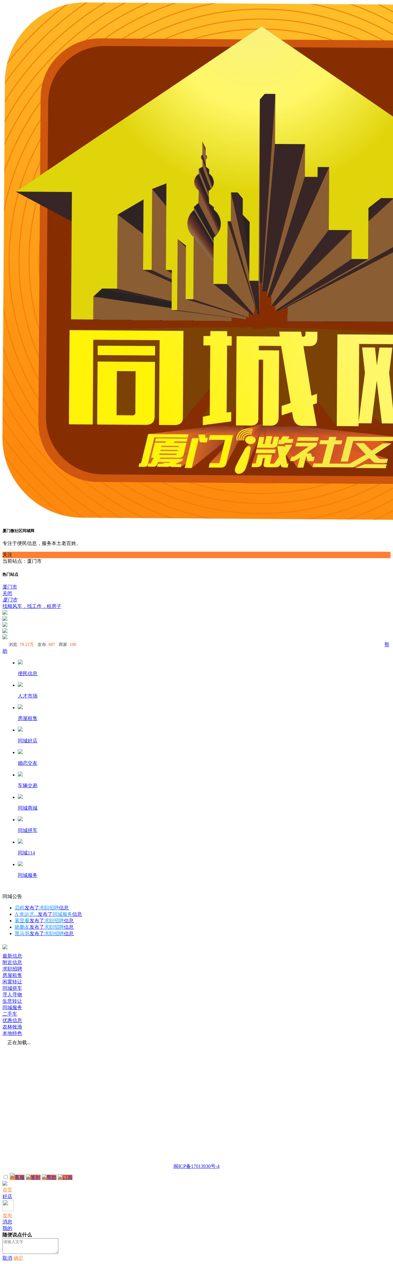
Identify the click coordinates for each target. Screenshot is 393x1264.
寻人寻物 (12, 994)
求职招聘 (12, 968)
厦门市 (9, 586)
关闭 (7, 593)
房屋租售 (12, 975)
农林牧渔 (12, 1026)
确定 (18, 1258)
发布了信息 (42, 907)
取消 (7, 1258)
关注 (7, 554)
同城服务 (12, 1007)
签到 (36, 1177)
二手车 (9, 1014)
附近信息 (12, 962)
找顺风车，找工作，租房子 (31, 606)
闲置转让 (12, 981)
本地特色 (12, 1033)
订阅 (67, 1177)
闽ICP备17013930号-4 (196, 1166)
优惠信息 (12, 1020)
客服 (20, 1177)
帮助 (51, 1177)
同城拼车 (12, 988)
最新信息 (12, 956)
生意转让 (12, 1001)
